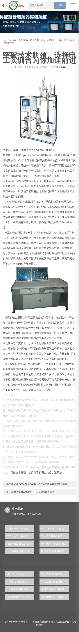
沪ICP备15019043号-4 (16, 621)
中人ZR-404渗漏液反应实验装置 (55, 536)
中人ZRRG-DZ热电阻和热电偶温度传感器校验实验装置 (20, 528)
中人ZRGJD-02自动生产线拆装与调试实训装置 (55, 528)
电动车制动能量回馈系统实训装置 (55, 551)
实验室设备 (45, 621)
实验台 (17, 149)
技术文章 (34, 40)
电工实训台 (56, 621)
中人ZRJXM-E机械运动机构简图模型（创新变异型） (55, 581)
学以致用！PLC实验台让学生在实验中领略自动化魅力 (55, 543)
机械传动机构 (69, 621)
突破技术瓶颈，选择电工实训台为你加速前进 (36, 472)
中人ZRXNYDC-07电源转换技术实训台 (20, 581)
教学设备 (23, 40)
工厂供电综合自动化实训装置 (20, 551)
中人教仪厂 (61, 67)
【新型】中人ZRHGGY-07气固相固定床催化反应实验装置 (20, 574)
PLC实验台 (33, 621)
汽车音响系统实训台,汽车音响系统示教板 (20, 596)
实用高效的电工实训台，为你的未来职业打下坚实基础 (40, 483)
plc (25, 155)
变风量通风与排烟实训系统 (55, 596)
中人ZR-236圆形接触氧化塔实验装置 (55, 574)
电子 (63, 201)
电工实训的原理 (20, 589)
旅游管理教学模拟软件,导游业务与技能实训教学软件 (55, 589)
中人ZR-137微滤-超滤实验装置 (20, 536)
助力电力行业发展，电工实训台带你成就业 (35, 492)
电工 (10, 149)
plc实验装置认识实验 (20, 543)
